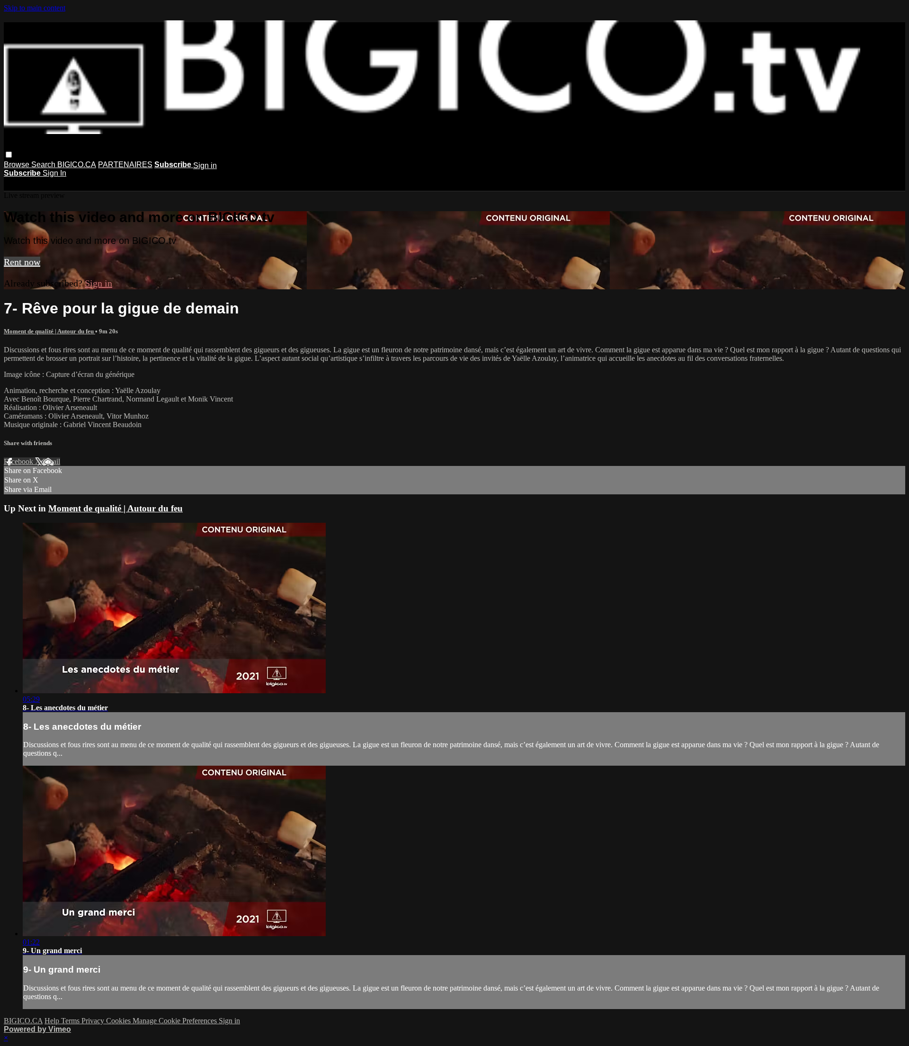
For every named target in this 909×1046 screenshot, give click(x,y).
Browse (17, 165)
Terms (71, 1021)
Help (53, 1021)
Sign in (205, 165)
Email (51, 461)
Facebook (19, 461)
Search (44, 165)
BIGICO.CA (76, 165)
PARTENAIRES (125, 165)
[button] (9, 155)
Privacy (93, 1021)
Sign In (54, 173)
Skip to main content (34, 8)
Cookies (119, 1021)
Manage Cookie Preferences (176, 1021)
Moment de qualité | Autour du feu (49, 331)
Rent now (22, 262)
